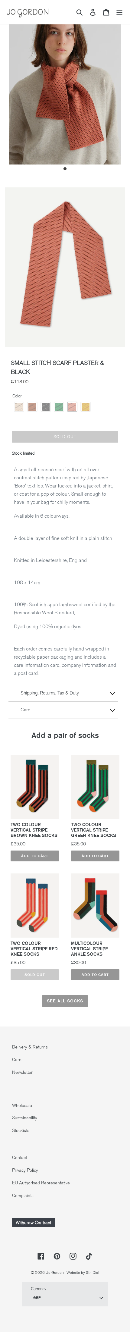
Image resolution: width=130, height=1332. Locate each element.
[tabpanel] (65, 90)
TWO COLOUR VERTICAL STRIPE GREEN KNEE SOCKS (93, 830)
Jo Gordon (55, 1272)
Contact (19, 1157)
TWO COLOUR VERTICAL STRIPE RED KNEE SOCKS (34, 949)
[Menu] (119, 12)
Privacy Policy (25, 1170)
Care (16, 1059)
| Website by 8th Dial (82, 1272)
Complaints (23, 1195)
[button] (19, 407)
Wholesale (22, 1105)
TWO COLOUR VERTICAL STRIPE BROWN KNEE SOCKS (34, 830)
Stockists (20, 1130)
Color (16, 396)
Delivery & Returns (30, 1047)
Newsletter (22, 1072)
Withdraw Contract (33, 1222)
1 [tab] (65, 169)
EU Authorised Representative (41, 1183)
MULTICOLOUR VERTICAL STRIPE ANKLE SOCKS (89, 949)
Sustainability (24, 1117)
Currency (38, 1288)
